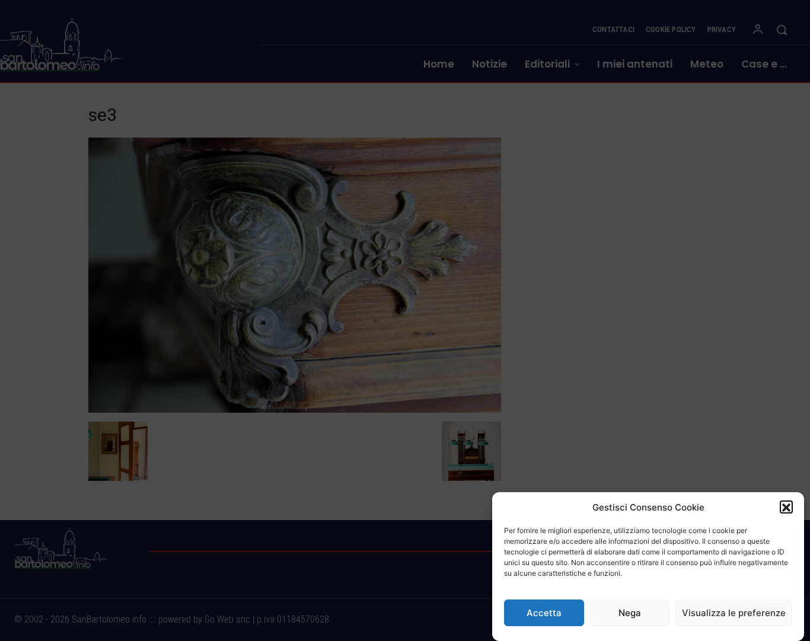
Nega (629, 612)
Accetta (544, 612)
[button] (786, 508)
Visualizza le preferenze (734, 612)
